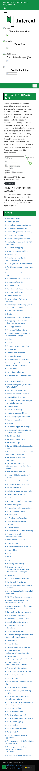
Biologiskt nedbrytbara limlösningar (20, 289)
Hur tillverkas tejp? (13, 443)
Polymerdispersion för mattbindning (20, 531)
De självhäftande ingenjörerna (17, 622)
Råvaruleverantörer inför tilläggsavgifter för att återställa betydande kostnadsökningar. (17, 569)
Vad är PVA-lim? (12, 725)
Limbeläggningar (13, 222)
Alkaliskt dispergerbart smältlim (18, 239)
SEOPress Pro (18, 768)
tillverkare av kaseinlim (15, 311)
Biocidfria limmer (13, 285)
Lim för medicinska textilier (17, 228)
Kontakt (9, 343)
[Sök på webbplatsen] (4, 8)
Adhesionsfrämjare (14, 218)
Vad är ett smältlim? (14, 708)
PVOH (9, 560)
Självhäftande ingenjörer (19, 57)
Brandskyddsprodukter (15, 381)
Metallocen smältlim (14, 498)
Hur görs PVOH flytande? (16, 439)
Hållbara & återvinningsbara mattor (19, 612)
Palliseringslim (12, 515)
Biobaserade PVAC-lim (15, 282)
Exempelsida (11, 575)
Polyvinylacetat (12, 543)
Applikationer (11, 254)
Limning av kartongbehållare (17, 413)
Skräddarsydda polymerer (16, 615)
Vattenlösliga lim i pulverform (17, 675)
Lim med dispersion (14, 356)
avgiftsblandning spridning (16, 631)
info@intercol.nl (9, 5)
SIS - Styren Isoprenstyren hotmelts (19, 597)
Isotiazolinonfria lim (14, 488)
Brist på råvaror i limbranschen (18, 579)
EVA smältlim (12, 369)
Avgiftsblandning (20, 70)
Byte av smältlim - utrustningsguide (19, 317)
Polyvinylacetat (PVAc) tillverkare (19, 547)
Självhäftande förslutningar (16, 582)
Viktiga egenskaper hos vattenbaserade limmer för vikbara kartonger (18, 466)
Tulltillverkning (12, 640)
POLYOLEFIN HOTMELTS (16, 540)
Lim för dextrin (12, 349)
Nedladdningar (10, 183)
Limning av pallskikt (14, 296)
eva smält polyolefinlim (15, 372)
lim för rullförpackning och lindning (19, 232)
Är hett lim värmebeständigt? (17, 481)
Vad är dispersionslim (15, 712)
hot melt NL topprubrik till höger (18, 427)
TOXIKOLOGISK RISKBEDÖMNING (19, 647)
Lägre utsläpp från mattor (16, 494)
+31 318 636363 (16, 2)
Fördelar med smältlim (15, 235)
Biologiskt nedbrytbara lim (16, 292)
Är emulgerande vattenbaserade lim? (20, 264)
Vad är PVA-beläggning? (15, 722)
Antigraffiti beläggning (15, 248)
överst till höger (12, 644)
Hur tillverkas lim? (13, 436)
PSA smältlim (12, 550)
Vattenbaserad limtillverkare (17, 687)
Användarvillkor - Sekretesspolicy (15, 765)
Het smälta (19, 44)
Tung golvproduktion (14, 420)
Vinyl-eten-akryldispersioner (17, 668)
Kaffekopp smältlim (14, 327)
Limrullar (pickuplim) (14, 410)
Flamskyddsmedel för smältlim (18, 397)
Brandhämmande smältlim (16, 390)
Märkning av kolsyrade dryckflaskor (20, 491)
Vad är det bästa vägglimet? (17, 729)
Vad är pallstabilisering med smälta (20, 718)
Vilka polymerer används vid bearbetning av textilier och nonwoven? (16, 749)
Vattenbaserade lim (19, 31)
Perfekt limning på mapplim (17, 518)
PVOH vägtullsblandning (15, 564)
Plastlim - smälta (13, 527)
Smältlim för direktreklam (16, 353)
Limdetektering (12, 406)
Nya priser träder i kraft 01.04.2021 (19, 501)
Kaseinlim (10, 314)
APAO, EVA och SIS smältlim (17, 251)
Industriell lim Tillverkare (16, 472)
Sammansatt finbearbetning (17, 330)
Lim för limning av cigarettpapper (19, 225)
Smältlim (10, 423)
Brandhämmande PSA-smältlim (18, 394)
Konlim (9, 339)
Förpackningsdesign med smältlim (19, 508)
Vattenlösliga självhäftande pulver (19, 671)
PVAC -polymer (12, 557)
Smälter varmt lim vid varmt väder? (19, 755)
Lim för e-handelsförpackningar (18, 360)
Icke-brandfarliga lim (14, 505)
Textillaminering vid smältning (17, 619)
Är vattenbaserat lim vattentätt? (18, 484)
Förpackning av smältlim (16, 511)
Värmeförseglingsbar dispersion (18, 417)
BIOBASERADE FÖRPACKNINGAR (19, 279)
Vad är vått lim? (12, 732)
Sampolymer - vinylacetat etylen (18, 346)
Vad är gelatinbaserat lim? (16, 715)
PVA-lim (9, 553)
